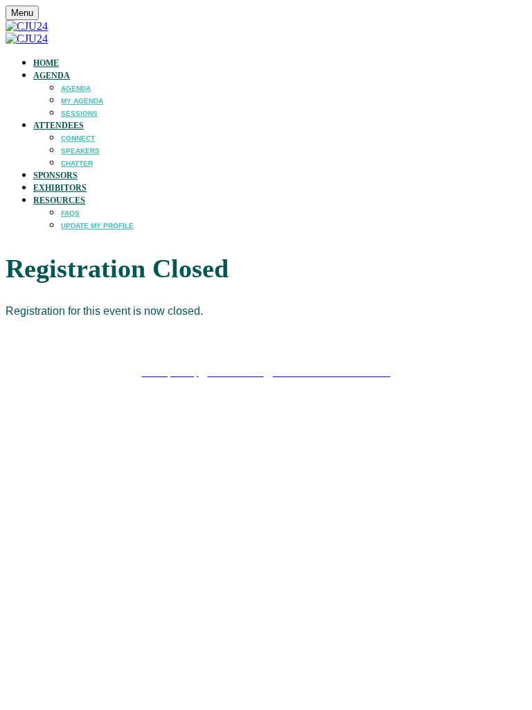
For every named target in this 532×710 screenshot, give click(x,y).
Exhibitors (60, 188)
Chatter (77, 163)
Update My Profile (97, 226)
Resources (59, 200)
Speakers (80, 151)
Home (46, 63)
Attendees (58, 125)
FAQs (70, 213)
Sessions (79, 113)
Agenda (51, 75)
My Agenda (82, 101)
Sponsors (55, 175)
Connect (78, 138)
